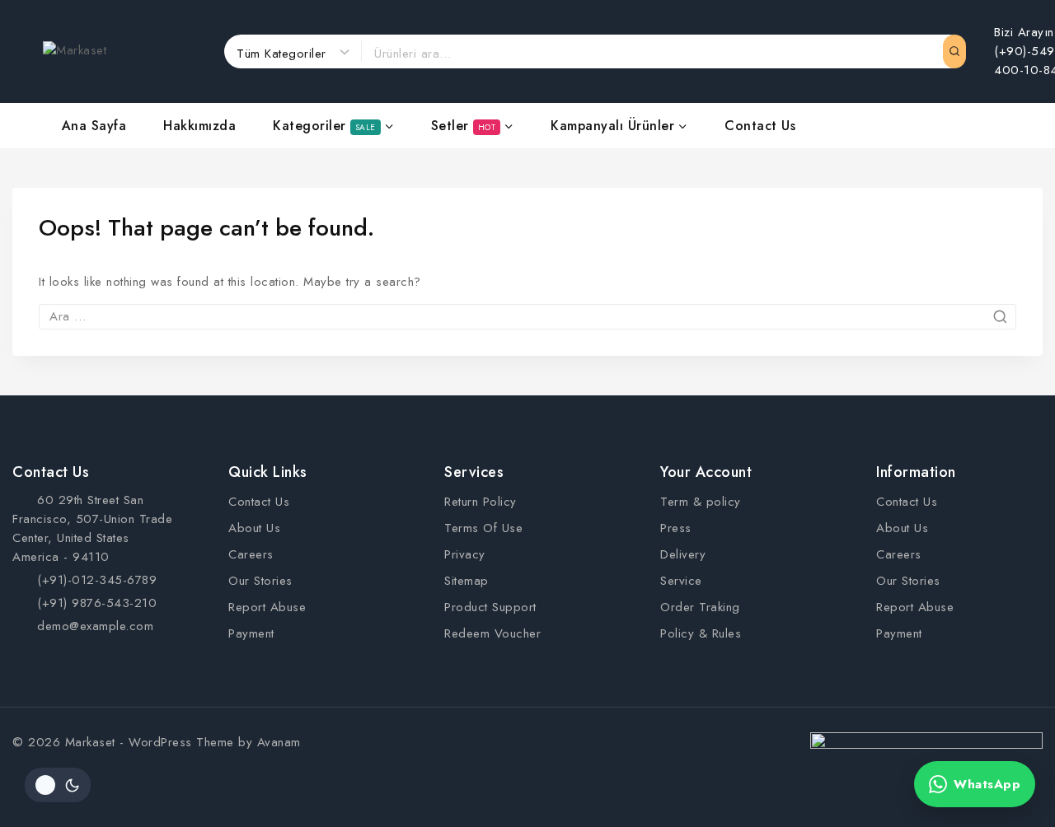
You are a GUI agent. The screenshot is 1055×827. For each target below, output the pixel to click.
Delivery (683, 554)
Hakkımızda (199, 125)
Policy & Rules (700, 633)
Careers (251, 554)
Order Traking (700, 607)
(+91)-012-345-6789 (97, 580)
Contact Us (759, 125)
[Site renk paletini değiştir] (58, 785)
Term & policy (700, 502)
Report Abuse (267, 607)
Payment (251, 633)
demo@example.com (95, 626)
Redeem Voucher (492, 633)
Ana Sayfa (94, 125)
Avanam (279, 742)
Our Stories (260, 581)
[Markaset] (125, 51)
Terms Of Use (483, 528)
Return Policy (480, 502)
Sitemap (466, 581)
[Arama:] (527, 316)
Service (681, 581)
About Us (254, 528)
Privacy (464, 554)
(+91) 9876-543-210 (97, 603)
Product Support (490, 607)
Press (676, 528)
